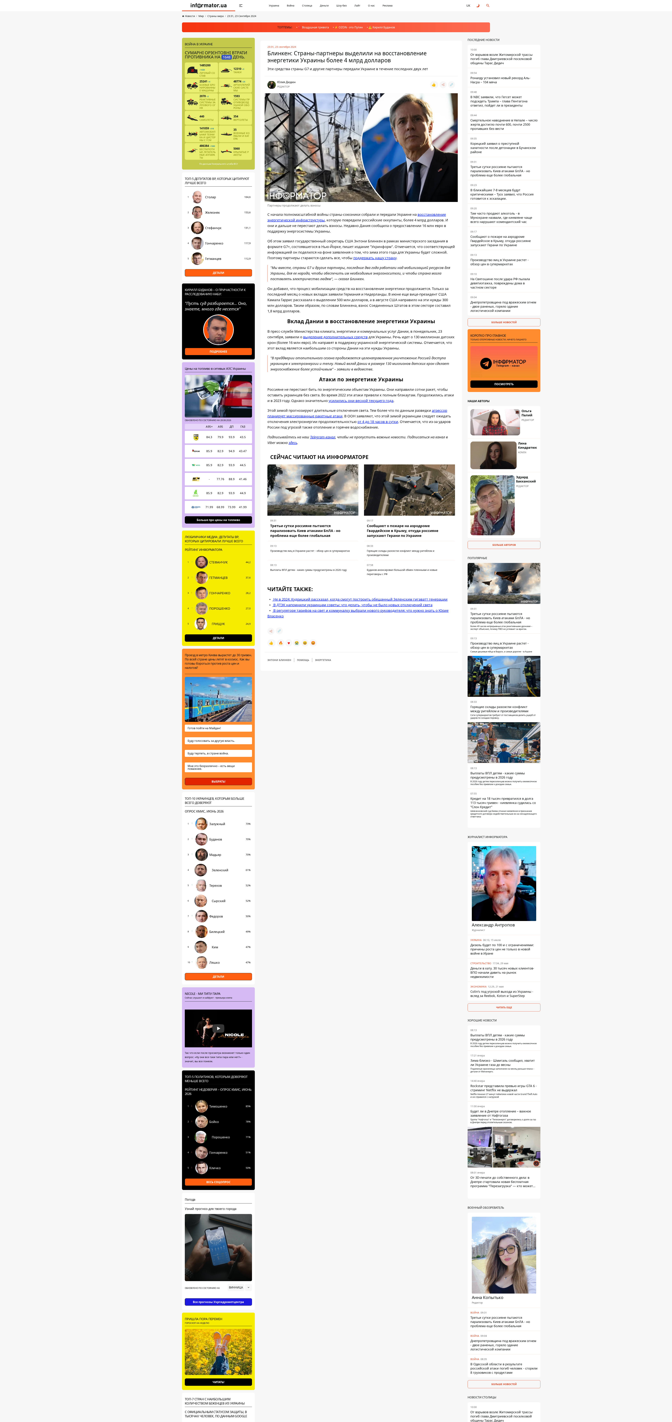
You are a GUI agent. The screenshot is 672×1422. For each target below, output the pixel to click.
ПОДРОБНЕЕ (218, 351)
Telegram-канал (322, 437)
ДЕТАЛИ (218, 273)
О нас (371, 5)
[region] (218, 1297)
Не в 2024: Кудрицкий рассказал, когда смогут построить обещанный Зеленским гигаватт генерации (359, 599)
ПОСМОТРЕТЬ (504, 384)
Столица (307, 5)
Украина (274, 5)
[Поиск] (488, 5)
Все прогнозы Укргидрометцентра (218, 1302)
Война (290, 5)
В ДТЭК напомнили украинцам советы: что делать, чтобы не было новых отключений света (352, 605)
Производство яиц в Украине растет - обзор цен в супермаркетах (310, 550)
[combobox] (239, 1287)
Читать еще (504, 1007)
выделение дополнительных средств (335, 337)
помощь (303, 660)
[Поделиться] (443, 84)
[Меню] (240, 5)
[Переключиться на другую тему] (478, 5)
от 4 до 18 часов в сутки (378, 421)
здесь (293, 442)
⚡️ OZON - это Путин (348, 27)
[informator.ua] (208, 5)
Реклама (388, 5)
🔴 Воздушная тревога (313, 27)
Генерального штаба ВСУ (225, 163)
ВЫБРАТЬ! (218, 781)
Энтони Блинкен (279, 660)
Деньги (324, 5)
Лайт (357, 5)
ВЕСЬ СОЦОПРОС (218, 1182)
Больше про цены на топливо (218, 520)
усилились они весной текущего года (361, 400)
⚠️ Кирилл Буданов (381, 27)
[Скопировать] (451, 84)
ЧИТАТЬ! (218, 1382)
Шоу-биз (341, 5)
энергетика (323, 660)
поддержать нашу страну (374, 257)
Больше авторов (504, 545)
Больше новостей (504, 322)
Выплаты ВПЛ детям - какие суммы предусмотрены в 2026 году (308, 570)
